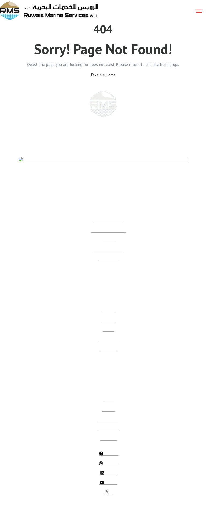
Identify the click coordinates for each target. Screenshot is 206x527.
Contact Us (108, 438)
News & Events (108, 339)
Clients (108, 399)
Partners (108, 409)
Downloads (108, 348)
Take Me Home (103, 75)
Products (108, 319)
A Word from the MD (108, 249)
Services (108, 310)
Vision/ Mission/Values (108, 230)
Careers (108, 329)
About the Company (108, 220)
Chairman (108, 239)
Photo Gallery (108, 419)
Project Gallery (108, 428)
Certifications (108, 259)
